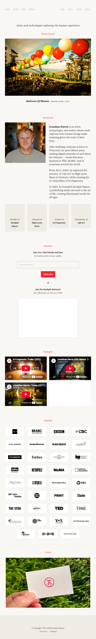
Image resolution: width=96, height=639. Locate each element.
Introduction (48, 117)
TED (64, 160)
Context (48, 552)
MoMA (72, 160)
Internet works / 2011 (48, 101)
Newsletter (48, 246)
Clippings (48, 420)
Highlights (48, 351)
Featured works (48, 33)
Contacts (53, 631)
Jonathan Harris (58, 126)
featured (53, 160)
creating (80, 177)
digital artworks (67, 153)
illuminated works (76, 193)
